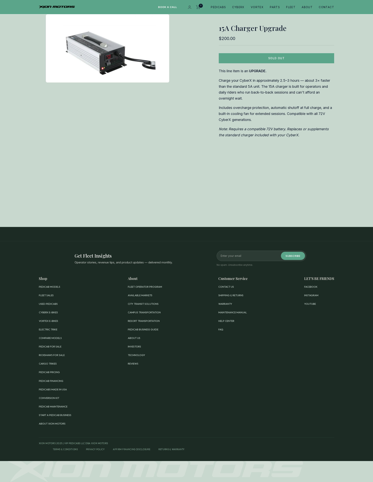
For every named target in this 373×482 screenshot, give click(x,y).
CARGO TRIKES (48, 363)
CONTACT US (226, 286)
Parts (275, 7)
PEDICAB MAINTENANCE (53, 406)
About (307, 7)
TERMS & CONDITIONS (65, 449)
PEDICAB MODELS (49, 286)
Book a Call (167, 7)
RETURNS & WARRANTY (172, 449)
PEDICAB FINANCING (51, 380)
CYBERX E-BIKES (48, 312)
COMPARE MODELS (50, 338)
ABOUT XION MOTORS (52, 423)
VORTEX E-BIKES (48, 320)
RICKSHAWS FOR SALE (52, 355)
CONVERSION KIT (49, 397)
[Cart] (198, 7)
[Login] (189, 7)
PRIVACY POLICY (95, 449)
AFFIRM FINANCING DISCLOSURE (131, 449)
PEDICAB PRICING (49, 372)
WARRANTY (225, 303)
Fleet (290, 7)
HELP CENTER (226, 320)
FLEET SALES (46, 295)
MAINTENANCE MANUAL (232, 312)
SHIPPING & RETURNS (230, 295)
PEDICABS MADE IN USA (53, 389)
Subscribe (293, 255)
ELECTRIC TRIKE (48, 329)
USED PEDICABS (48, 303)
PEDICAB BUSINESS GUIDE (143, 329)
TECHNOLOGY (136, 355)
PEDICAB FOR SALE (50, 346)
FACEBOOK (310, 286)
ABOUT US (134, 338)
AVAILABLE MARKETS (140, 295)
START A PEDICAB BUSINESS (55, 415)
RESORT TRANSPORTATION (144, 320)
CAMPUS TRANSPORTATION (144, 312)
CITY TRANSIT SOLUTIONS (143, 303)
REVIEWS (133, 363)
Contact (326, 7)
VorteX (257, 7)
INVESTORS (134, 346)
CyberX (238, 7)
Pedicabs (218, 7)
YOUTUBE (310, 303)
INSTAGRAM (311, 295)
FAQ (220, 329)
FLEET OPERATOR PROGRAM (145, 286)
